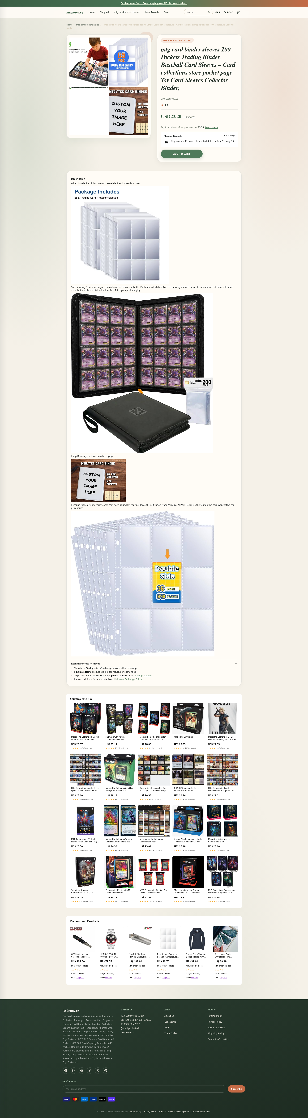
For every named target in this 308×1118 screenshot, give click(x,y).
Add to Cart (181, 153)
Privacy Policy (215, 1021)
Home (92, 12)
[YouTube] (82, 1070)
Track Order (170, 1033)
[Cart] (238, 12)
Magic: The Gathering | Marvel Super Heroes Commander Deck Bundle (85, 738)
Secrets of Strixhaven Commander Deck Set (115, 738)
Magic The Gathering (183, 737)
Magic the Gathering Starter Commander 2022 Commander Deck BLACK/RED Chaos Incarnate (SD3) (188, 891)
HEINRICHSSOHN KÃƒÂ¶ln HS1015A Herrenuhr (108, 955)
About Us (169, 1015)
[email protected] (143, 675)
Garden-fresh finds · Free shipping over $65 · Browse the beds (154, 3)
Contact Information (218, 1039)
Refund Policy (215, 1015)
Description (78, 178)
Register (228, 12)
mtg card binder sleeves (127, 12)
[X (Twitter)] (98, 1070)
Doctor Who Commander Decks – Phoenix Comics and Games (188, 840)
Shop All (104, 12)
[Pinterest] (106, 1070)
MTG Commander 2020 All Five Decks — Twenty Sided (153, 891)
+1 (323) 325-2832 (130, 1024)
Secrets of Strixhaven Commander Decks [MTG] (82, 891)
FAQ (166, 1027)
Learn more (211, 127)
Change (231, 135)
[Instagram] (74, 1070)
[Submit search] (209, 12)
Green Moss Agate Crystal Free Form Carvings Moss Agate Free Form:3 (223, 955)
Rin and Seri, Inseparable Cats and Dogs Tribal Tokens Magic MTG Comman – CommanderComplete (153, 789)
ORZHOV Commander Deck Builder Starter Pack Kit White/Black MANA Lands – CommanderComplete (186, 789)
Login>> (80, 977)
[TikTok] (90, 1070)
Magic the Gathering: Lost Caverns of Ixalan (219, 840)
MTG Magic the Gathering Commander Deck (151, 840)
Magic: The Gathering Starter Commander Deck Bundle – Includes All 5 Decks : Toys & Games (153, 738)
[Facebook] (66, 1070)
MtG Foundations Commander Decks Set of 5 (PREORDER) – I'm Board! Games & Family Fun (222, 891)
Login (218, 12)
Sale (166, 12)
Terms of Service (216, 1027)
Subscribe (236, 1088)
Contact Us (170, 1021)
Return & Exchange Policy (128, 679)
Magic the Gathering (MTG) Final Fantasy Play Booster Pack (222, 738)
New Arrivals (152, 12)
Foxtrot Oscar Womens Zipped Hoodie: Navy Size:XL (196, 955)
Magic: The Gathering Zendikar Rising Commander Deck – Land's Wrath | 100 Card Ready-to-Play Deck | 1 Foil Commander (119, 789)
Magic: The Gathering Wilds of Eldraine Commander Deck (119, 840)
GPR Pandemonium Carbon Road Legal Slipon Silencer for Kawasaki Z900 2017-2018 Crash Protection (81, 955)
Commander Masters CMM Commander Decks (118, 891)
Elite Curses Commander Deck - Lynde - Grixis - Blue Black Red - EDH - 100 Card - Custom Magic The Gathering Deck (85, 789)
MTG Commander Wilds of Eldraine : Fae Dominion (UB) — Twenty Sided (85, 840)
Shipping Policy (216, 1033)
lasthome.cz (74, 12)
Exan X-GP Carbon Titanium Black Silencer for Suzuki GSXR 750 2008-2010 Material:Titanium (138, 955)
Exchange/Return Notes (85, 663)
